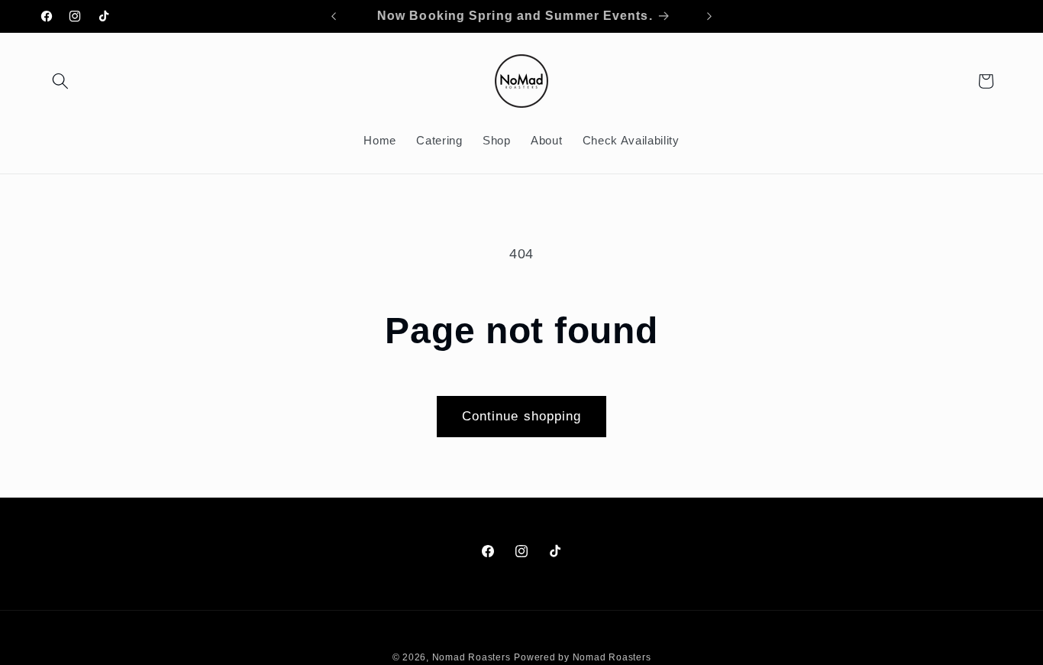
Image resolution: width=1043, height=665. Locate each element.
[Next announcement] (709, 16)
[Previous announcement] (333, 16)
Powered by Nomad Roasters (582, 656)
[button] (60, 81)
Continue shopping (522, 416)
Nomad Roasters (471, 656)
